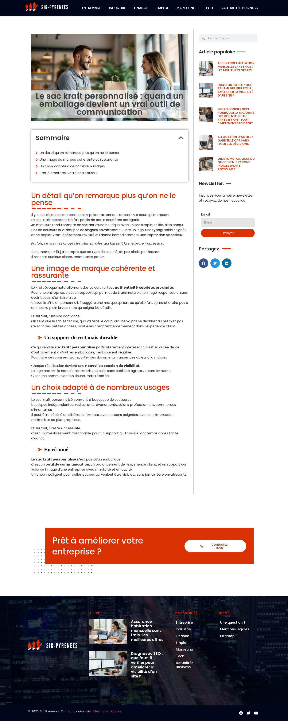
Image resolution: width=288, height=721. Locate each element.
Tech (208, 7)
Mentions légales (234, 629)
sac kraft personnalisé (54, 219)
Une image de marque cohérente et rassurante (78, 159)
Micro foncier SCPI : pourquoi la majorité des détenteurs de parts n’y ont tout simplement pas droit (236, 116)
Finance (141, 7)
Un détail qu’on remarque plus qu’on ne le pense (79, 152)
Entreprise (91, 7)
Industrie (117, 7)
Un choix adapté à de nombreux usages (72, 166)
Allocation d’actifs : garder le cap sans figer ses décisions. (235, 140)
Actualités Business (239, 7)
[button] (181, 138)
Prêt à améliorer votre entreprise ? (68, 173)
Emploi (162, 7)
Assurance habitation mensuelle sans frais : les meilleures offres (236, 66)
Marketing (186, 7)
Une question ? (232, 622)
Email (205, 215)
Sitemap (227, 636)
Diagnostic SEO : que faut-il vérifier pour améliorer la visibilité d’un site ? (235, 90)
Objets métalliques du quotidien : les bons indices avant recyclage (236, 164)
